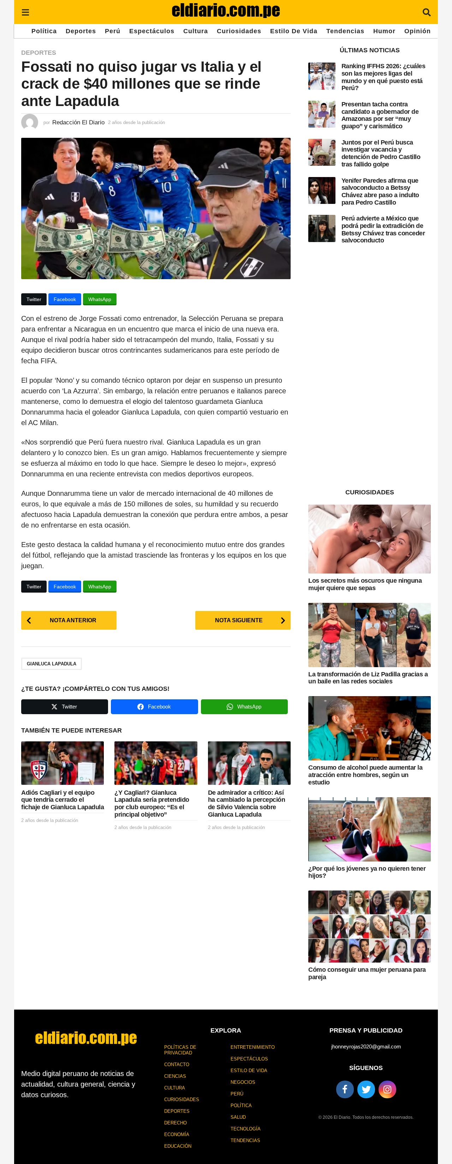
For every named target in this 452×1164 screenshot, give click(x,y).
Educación (177, 1146)
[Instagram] (387, 1089)
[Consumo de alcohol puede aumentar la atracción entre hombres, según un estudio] (369, 728)
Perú (112, 31)
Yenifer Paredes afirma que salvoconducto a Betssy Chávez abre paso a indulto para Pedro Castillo (380, 191)
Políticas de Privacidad (180, 1050)
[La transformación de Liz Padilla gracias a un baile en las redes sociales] (369, 635)
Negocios (243, 1082)
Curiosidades (239, 31)
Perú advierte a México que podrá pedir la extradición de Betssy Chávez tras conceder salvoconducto (383, 229)
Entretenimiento (253, 1047)
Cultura (195, 31)
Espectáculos (151, 31)
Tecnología (246, 1128)
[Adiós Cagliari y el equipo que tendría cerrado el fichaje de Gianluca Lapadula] (62, 763)
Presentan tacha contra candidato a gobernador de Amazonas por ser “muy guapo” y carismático (380, 115)
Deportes (81, 31)
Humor (384, 31)
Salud (238, 1117)
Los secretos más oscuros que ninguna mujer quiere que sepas (365, 584)
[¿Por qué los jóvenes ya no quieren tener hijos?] (369, 829)
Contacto (176, 1064)
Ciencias (175, 1076)
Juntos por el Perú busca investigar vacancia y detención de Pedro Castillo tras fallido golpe (381, 153)
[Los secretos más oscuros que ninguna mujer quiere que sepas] (369, 539)
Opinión (417, 31)
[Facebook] (345, 1089)
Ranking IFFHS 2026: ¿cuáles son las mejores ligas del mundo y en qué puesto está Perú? (383, 77)
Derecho (175, 1122)
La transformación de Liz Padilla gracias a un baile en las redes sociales (368, 678)
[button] (25, 12)
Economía (176, 1134)
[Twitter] (366, 1089)
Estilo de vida (293, 31)
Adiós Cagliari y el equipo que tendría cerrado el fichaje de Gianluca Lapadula (62, 800)
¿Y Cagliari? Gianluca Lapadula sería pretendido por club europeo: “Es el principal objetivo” (151, 803)
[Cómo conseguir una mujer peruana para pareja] (369, 926)
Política (44, 31)
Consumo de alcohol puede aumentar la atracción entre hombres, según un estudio (365, 775)
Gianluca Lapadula (51, 663)
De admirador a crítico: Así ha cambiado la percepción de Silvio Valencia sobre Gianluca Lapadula (246, 803)
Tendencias (345, 31)
